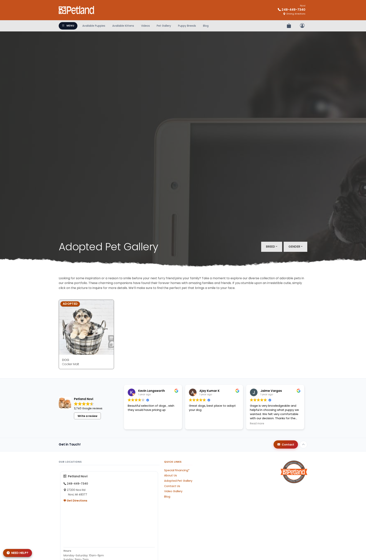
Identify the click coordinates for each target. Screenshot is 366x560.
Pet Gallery (164, 26)
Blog (206, 26)
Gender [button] (294, 246)
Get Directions (76, 500)
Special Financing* (176, 470)
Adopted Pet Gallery (178, 481)
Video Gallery (173, 491)
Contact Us (172, 486)
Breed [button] (270, 246)
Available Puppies (93, 26)
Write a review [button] (87, 416)
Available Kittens (123, 26)
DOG (65, 360)
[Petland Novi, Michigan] (77, 10)
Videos (145, 26)
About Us (170, 475)
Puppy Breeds (187, 26)
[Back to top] (303, 444)
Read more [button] (257, 423)
